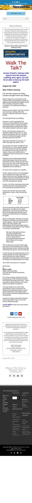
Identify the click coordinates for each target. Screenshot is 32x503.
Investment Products (16, 427)
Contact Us (7, 45)
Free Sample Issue (25, 421)
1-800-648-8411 (25, 401)
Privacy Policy (14, 45)
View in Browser (23, 45)
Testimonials (26, 433)
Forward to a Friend (16, 47)
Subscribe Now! (25, 428)
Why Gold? (14, 432)
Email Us (25, 407)
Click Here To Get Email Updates (16, 3)
